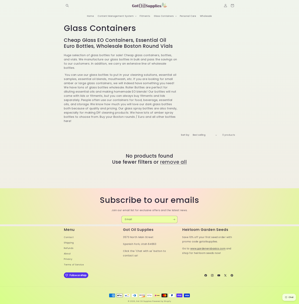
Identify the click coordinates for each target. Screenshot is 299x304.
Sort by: (185, 134)
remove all (173, 162)
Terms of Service (74, 264)
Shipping (69, 242)
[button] (67, 5)
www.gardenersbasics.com (208, 248)
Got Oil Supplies (144, 301)
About (67, 253)
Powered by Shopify (161, 301)
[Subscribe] (174, 219)
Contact (69, 237)
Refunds (68, 248)
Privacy (68, 259)
